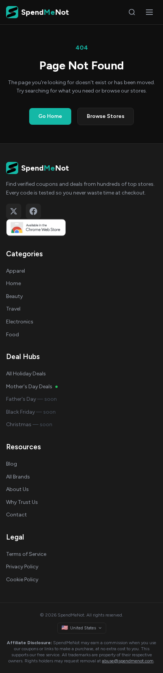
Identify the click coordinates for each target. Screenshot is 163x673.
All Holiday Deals (26, 373)
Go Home (50, 116)
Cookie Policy (22, 579)
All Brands (18, 477)
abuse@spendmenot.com (128, 661)
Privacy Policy (22, 566)
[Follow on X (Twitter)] (13, 211)
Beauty (14, 296)
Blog (11, 464)
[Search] (132, 12)
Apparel (15, 271)
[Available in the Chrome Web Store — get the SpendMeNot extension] (81, 227)
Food (12, 334)
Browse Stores (105, 116)
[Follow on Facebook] (33, 211)
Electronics (19, 321)
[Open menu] (149, 12)
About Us (17, 489)
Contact (16, 514)
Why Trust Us (22, 502)
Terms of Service (26, 554)
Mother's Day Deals (29, 386)
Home (13, 283)
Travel (13, 309)
